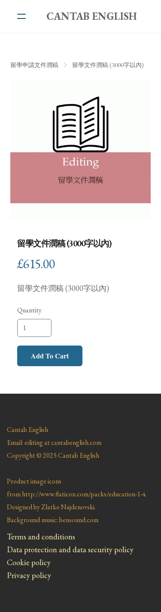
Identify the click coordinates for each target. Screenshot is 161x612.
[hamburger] (21, 16)
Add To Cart (50, 356)
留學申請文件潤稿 (34, 65)
